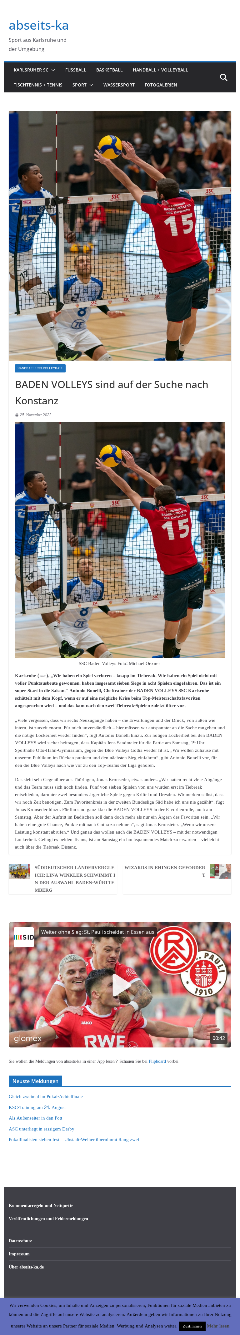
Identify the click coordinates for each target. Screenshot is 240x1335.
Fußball (75, 70)
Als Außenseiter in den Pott (35, 1118)
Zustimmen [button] (192, 1326)
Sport (79, 85)
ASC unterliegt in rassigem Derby (41, 1129)
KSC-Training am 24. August (37, 1107)
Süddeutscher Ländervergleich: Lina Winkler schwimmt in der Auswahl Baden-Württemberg (75, 879)
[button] (51, 70)
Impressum (19, 1254)
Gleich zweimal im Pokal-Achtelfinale (46, 1096)
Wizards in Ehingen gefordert (164, 871)
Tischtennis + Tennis (38, 85)
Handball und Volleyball (40, 368)
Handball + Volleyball (160, 70)
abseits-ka (39, 24)
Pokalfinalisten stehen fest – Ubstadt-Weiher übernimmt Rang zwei (74, 1139)
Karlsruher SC (31, 70)
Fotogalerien (161, 85)
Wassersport (119, 85)
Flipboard (158, 1061)
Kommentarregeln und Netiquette (41, 1205)
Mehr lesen (218, 1326)
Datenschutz (20, 1241)
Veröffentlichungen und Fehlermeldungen (48, 1219)
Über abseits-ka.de (26, 1267)
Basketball (109, 70)
